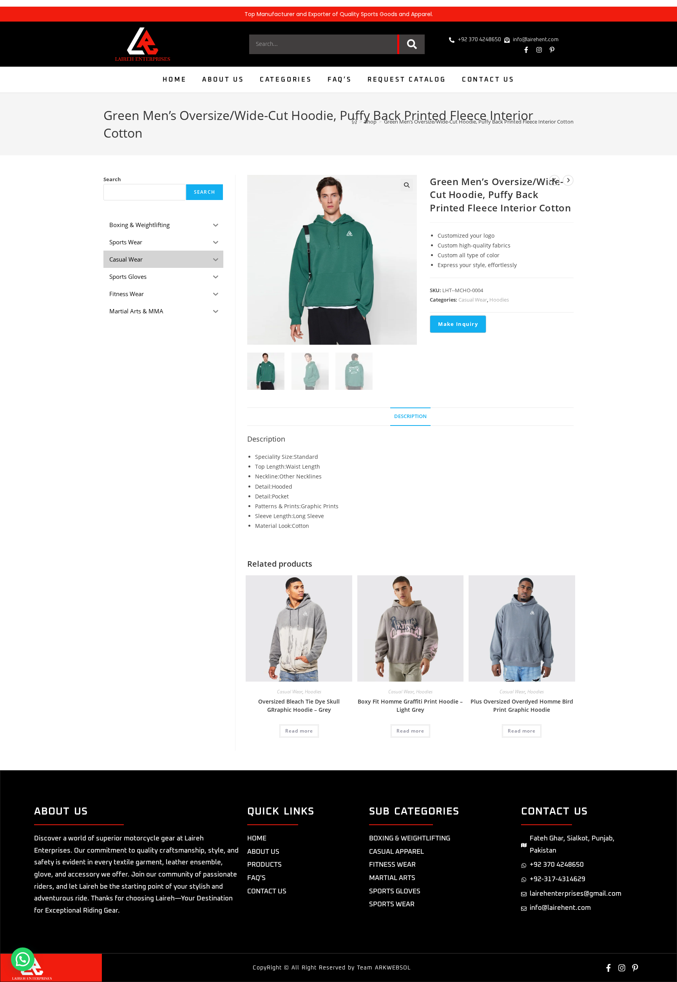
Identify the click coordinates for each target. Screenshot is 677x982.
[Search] (411, 44)
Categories (286, 79)
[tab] (410, 417)
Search (112, 179)
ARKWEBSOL (393, 968)
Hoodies (499, 299)
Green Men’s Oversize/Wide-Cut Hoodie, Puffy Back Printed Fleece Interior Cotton (479, 121)
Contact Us (488, 79)
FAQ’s (340, 79)
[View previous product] (554, 180)
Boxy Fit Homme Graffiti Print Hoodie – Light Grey (410, 705)
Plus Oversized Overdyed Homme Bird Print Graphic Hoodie (522, 705)
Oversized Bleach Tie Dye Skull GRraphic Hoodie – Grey (299, 705)
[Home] (354, 121)
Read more (299, 730)
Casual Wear (472, 299)
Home (174, 79)
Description (410, 416)
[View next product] (568, 180)
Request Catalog (406, 79)
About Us (223, 79)
